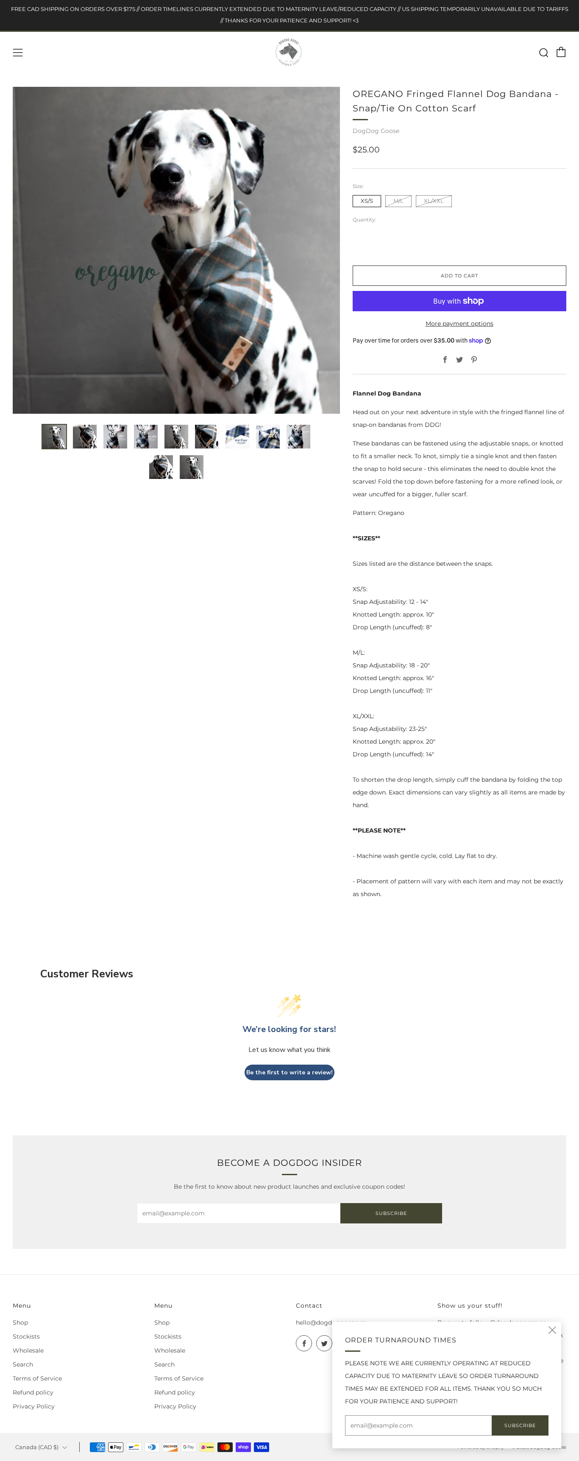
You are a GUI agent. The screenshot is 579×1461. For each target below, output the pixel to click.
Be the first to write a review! (289, 1072)
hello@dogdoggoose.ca (331, 1322)
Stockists (26, 1336)
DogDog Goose (376, 131)
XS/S (367, 201)
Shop (20, 1322)
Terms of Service (37, 1378)
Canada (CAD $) (36, 1447)
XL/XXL (434, 201)
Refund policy (33, 1392)
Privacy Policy (34, 1406)
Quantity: (364, 219)
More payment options (459, 323)
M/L (398, 201)
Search (23, 1364)
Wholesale (28, 1350)
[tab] (54, 436)
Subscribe (391, 1213)
